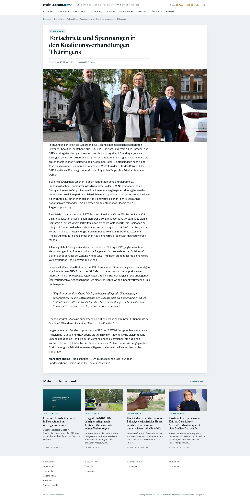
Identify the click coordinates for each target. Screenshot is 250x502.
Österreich (157, 12)
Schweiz (170, 12)
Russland (110, 12)
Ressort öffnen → (198, 382)
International (63, 12)
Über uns (89, 467)
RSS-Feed (174, 467)
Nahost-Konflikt (126, 12)
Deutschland (79, 12)
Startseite (48, 12)
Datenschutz (133, 467)
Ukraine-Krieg (95, 12)
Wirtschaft (143, 12)
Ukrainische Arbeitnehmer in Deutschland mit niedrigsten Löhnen (59, 422)
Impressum (90, 471)
